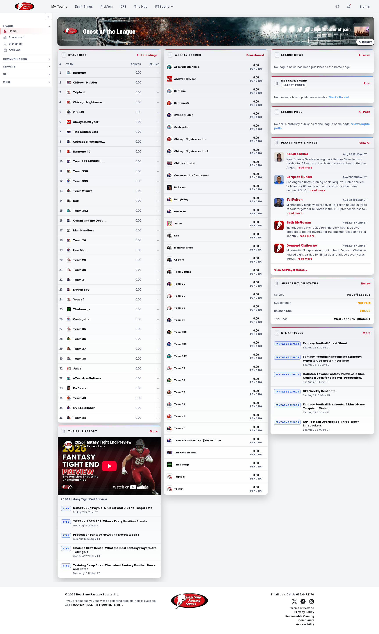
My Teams (59, 6)
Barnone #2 (82, 151)
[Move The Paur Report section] (63, 431)
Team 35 (79, 329)
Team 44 (79, 417)
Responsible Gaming (299, 616)
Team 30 (79, 270)
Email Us (277, 594)
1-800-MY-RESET (82, 604)
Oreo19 (78, 112)
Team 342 (80, 210)
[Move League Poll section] (276, 112)
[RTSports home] (24, 6)
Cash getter (82, 319)
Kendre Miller (297, 154)
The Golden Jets (85, 131)
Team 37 (79, 348)
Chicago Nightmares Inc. (89, 102)
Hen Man (79, 250)
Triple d (79, 92)
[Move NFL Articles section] (276, 333)
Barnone (79, 72)
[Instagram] (311, 601)
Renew (365, 283)
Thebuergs (81, 309)
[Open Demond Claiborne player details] (279, 248)
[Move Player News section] (276, 142)
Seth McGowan (298, 222)
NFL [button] (5, 74)
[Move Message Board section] (276, 83)
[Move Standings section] (63, 55)
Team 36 (79, 339)
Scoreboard (255, 55)
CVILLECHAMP (84, 408)
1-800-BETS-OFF (110, 604)
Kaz (76, 200)
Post (367, 83)
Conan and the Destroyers (89, 220)
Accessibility (305, 624)
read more (304, 167)
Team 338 (80, 171)
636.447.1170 (305, 594)
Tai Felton (294, 199)
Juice (77, 368)
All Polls (364, 112)
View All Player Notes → (291, 270)
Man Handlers (83, 230)
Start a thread (339, 97)
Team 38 (79, 358)
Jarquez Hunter (299, 177)
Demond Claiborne (301, 245)
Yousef (78, 299)
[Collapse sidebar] (48, 16)
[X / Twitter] (294, 601)
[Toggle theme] (337, 7)
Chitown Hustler (85, 82)
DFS (123, 6)
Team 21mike (83, 191)
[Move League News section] (276, 55)
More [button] (7, 82)
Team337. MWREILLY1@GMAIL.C (89, 161)
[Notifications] (349, 7)
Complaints (306, 620)
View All (364, 142)
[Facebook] (303, 601)
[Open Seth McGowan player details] (279, 225)
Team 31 (79, 279)
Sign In (365, 6)
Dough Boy (81, 289)
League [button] (8, 26)
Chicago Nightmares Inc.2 (89, 141)
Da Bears (79, 388)
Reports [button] (9, 66)
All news (364, 55)
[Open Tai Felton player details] (279, 202)
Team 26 (79, 240)
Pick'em (107, 6)
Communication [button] (15, 59)
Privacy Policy (304, 612)
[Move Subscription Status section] (276, 283)
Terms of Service (302, 608)
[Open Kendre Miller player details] (279, 157)
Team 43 (79, 398)
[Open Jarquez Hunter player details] (279, 180)
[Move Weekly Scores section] (170, 55)
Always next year (85, 122)
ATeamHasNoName (87, 378)
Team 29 (79, 260)
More (153, 431)
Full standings (147, 55)
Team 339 (80, 181)
